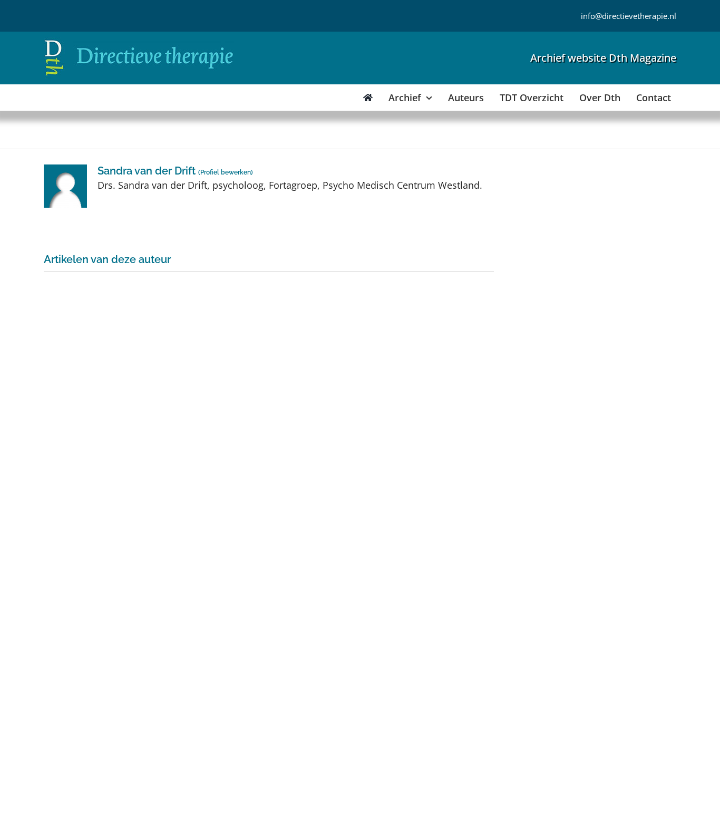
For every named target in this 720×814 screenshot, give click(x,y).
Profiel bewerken (225, 172)
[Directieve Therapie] (139, 41)
